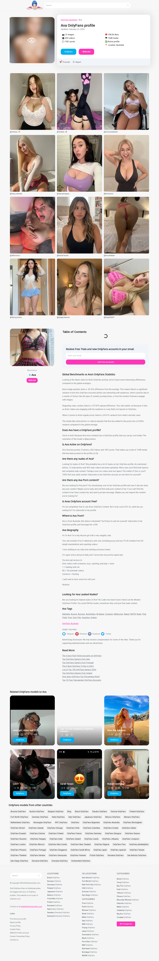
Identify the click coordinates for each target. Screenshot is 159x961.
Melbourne (118, 614)
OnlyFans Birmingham (132, 822)
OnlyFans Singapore (58, 850)
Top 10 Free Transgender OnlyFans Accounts (81, 680)
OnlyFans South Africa (80, 850)
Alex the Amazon (116, 730)
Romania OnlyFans (116, 855)
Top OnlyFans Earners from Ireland (77, 673)
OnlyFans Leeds (91, 839)
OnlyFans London (18, 844)
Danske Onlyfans (99, 811)
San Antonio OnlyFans (136, 855)
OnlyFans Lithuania (110, 839)
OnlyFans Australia (69, 20)
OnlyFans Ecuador (18, 833)
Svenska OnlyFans (60, 861)
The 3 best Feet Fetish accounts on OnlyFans (81, 656)
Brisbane (100, 614)
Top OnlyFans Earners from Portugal (78, 663)
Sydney (93, 617)
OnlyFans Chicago (55, 828)
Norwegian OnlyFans (42, 822)
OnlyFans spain (100, 850)
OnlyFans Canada (36, 828)
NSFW (133, 614)
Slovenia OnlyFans (40, 861)
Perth (64, 617)
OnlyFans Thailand (18, 855)
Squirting (86, 617)
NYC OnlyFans (61, 822)
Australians (91, 614)
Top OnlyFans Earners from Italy (76, 659)
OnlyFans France (74, 833)
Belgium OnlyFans (55, 811)
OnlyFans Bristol (18, 828)
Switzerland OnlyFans (80, 861)
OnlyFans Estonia (37, 833)
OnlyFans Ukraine (37, 855)
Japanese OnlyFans (92, 817)
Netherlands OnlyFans (20, 822)
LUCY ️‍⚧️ (17, 783)
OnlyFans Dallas (129, 828)
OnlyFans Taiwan (137, 850)
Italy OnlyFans (74, 817)
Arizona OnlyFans (18, 811)
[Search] (128, 5)
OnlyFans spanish (118, 850)
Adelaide (66, 614)
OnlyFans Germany (93, 833)
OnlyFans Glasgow (113, 833)
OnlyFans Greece (132, 833)
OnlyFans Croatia (111, 828)
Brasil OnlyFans (81, 811)
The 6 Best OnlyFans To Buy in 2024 (78, 666)
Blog (69, 811)
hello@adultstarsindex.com (31, 907)
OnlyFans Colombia (91, 828)
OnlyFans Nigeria (101, 844)
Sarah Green (67, 783)
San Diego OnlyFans (19, 861)
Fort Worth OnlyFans (19, 817)
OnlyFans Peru (119, 844)
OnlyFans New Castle (57, 844)
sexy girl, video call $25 (25, 730)
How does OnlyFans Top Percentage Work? (81, 676)
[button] (68, 633)
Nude (139, 614)
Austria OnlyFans (36, 811)
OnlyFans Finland (56, 833)
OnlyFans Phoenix (18, 850)
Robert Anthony (115, 783)
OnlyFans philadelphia (138, 844)
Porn (70, 617)
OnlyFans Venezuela (58, 855)
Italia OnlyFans (58, 817)
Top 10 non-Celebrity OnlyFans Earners (76, 730)
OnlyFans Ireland (73, 839)
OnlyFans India (56, 839)
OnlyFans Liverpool (130, 839)
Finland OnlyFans (136, 811)
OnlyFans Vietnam (78, 855)
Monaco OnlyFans (131, 817)
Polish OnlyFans (97, 855)
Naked (126, 614)
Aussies (81, 614)
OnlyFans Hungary (38, 839)
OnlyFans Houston (18, 839)
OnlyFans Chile (72, 828)
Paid (144, 614)
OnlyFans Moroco (37, 844)
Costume (109, 614)
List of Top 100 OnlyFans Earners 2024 (79, 670)
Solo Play (77, 617)
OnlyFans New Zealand (81, 844)
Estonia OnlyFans (118, 811)
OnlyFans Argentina (91, 822)
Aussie (74, 614)
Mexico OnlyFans (112, 817)
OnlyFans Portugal (38, 850)
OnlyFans (75, 822)
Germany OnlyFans (40, 817)
